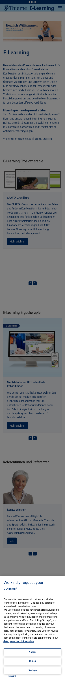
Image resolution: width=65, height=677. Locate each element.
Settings (32, 670)
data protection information (18, 641)
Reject (32, 661)
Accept (32, 652)
